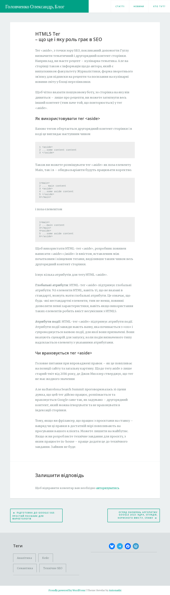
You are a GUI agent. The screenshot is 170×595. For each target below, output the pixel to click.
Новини (139, 6)
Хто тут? (159, 6)
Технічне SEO (52, 568)
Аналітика (24, 558)
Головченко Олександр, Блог (34, 6)
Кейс (45, 558)
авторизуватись (107, 488)
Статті (120, 6)
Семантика (25, 568)
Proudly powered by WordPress (66, 590)
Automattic (115, 590)
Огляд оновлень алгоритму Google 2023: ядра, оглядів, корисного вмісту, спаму (138, 515)
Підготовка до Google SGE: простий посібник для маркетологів (33, 515)
